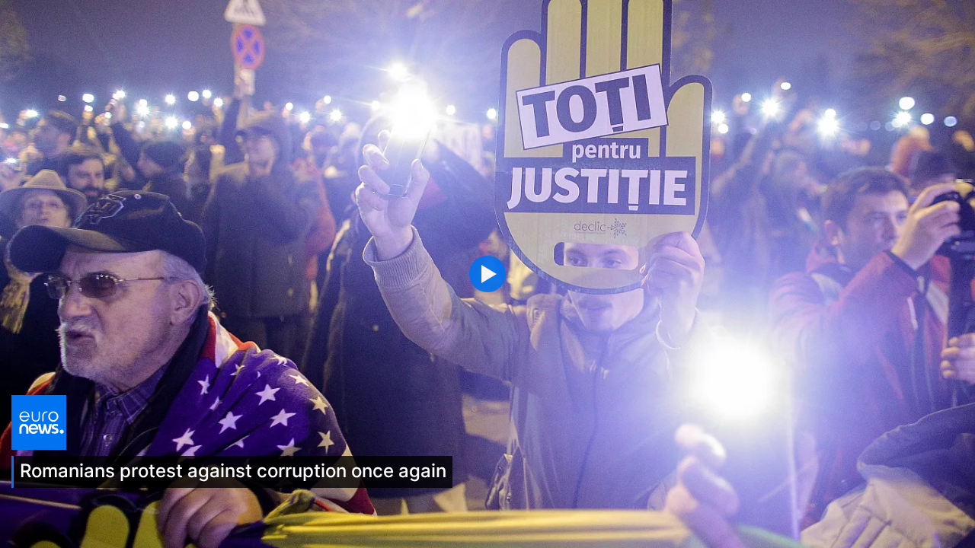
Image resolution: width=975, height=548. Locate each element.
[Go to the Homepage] (38, 420)
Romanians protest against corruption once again (233, 471)
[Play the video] (487, 274)
